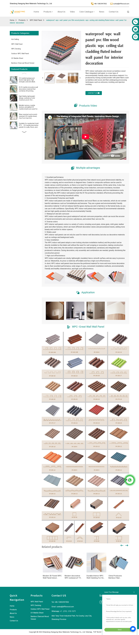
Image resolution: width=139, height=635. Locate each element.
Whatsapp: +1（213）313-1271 (64, 611)
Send (119, 630)
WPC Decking (16, 49)
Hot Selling (15, 39)
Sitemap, (89, 632)
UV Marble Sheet (17, 58)
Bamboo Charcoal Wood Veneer (22, 63)
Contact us (92, 93)
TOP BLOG (97, 632)
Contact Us (14, 621)
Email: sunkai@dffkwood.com (63, 607)
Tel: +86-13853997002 (60, 602)
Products (22, 20)
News (12, 617)
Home (12, 20)
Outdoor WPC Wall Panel (20, 54)
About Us (13, 613)
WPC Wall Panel (36, 20)
